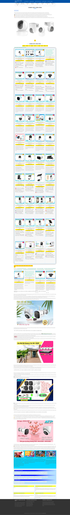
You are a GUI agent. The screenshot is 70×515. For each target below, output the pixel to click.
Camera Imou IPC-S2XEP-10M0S (20, 226)
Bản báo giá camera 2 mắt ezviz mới (33, 472)
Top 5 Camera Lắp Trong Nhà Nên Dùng (18, 473)
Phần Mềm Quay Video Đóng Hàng (19, 493)
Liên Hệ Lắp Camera (49, 1)
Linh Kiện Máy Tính (44, 481)
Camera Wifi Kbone (27, 478)
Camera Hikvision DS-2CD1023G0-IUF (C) (22, 268)
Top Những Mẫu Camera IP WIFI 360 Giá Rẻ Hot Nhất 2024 (29, 269)
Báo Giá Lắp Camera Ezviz (39, 493)
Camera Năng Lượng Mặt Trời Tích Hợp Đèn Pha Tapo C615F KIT (40, 183)
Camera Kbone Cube (39, 478)
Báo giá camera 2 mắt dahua (27, 473)
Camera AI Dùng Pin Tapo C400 (40, 161)
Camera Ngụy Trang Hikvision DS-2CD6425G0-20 (49, 268)
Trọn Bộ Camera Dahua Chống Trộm (37, 481)
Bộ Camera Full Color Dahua (29, 481)
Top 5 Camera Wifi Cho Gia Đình (43, 473)
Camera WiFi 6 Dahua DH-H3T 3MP (19, 279)
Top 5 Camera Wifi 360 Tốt (33, 478)
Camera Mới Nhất (31, 1)
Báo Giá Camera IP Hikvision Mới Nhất (18, 472)
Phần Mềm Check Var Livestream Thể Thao (29, 457)
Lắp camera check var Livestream (35, 473)
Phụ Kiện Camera (44, 1)
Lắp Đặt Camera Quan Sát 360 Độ (49, 269)
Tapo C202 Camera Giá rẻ (40, 248)
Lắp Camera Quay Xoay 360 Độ (40, 269)
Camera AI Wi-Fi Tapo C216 (29, 161)
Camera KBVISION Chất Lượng (30, 501)
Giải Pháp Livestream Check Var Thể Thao (40, 457)
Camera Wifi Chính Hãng (35, 7)
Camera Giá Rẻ (44, 513)
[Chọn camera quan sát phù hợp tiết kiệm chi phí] (54, 3)
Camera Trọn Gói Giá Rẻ (38, 1)
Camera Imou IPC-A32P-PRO (40, 226)
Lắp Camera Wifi (26, 1)
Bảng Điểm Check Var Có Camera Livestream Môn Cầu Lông (51, 458)
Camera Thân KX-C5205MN (40, 268)
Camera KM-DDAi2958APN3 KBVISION (31, 268)
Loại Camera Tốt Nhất (26, 472)
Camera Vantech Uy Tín (29, 505)
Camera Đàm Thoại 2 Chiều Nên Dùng (42, 472)
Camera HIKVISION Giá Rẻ (29, 504)
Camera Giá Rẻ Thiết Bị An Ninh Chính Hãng (20, 47)
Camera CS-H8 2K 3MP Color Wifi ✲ (18, 269)
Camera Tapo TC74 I (50, 248)
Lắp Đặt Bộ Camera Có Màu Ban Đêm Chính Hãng (20, 481)
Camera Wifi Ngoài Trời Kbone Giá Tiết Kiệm (19, 478)
